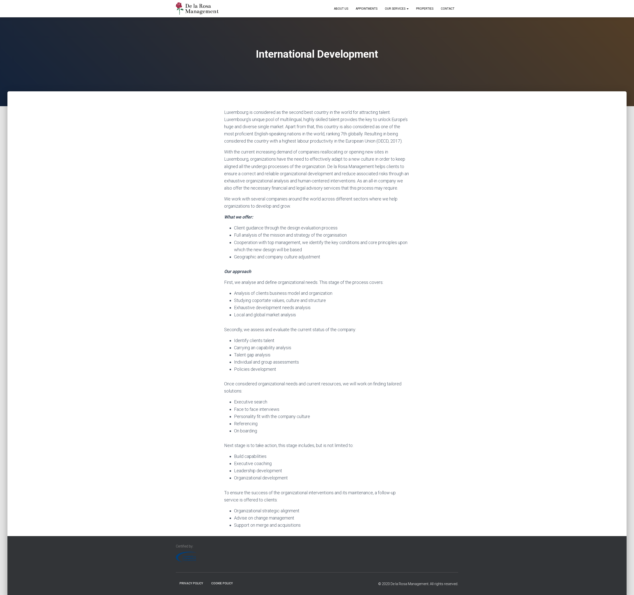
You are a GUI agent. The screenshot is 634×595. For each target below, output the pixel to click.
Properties (424, 8)
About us (341, 8)
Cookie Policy (222, 583)
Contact (447, 8)
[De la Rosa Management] (197, 8)
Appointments (366, 8)
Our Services (395, 8)
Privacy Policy (191, 583)
